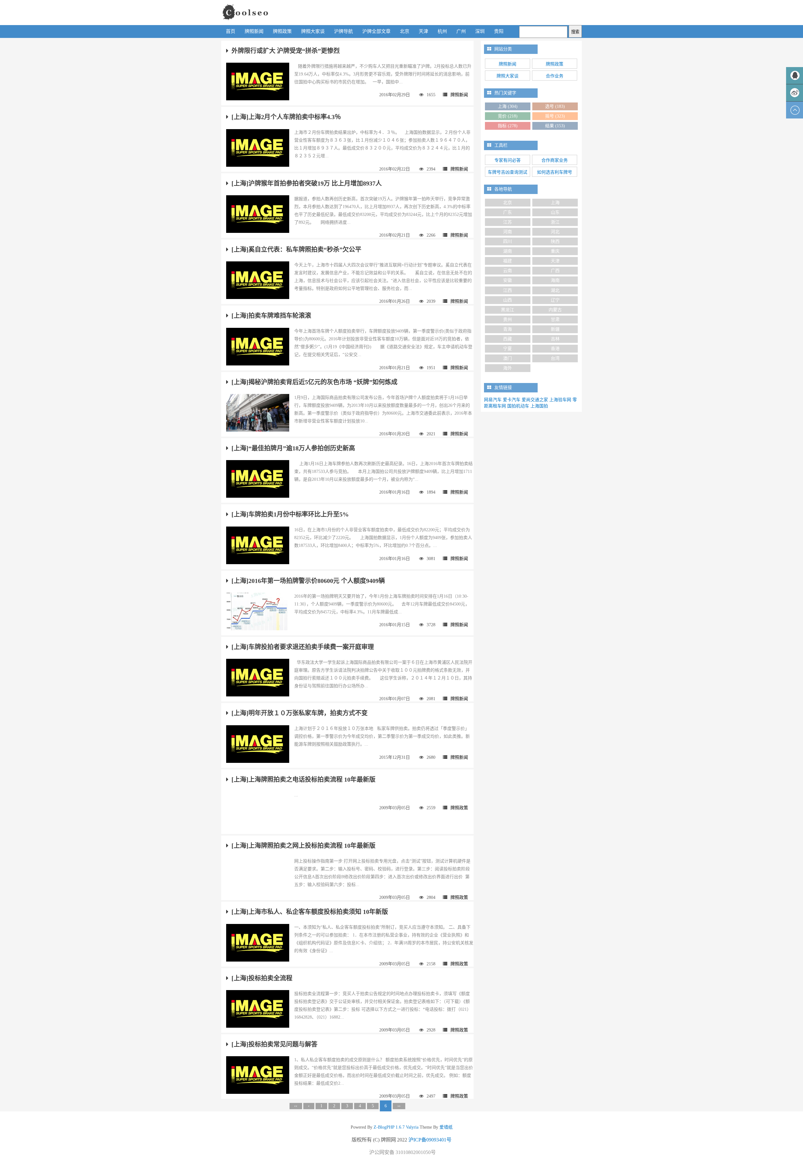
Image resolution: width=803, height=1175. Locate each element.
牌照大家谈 (313, 31)
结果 (555, 125)
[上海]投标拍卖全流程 (261, 978)
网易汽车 (493, 399)
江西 (507, 290)
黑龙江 (507, 309)
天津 (423, 31)
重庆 (555, 251)
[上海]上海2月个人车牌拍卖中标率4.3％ (286, 116)
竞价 (508, 116)
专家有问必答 (507, 160)
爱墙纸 (445, 1127)
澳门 (507, 358)
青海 (507, 329)
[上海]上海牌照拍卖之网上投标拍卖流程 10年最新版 (303, 845)
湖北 (555, 290)
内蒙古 (555, 309)
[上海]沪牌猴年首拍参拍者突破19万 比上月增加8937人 (306, 183)
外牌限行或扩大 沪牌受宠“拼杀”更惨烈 (285, 50)
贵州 (507, 319)
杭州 (442, 31)
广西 (555, 270)
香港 (555, 348)
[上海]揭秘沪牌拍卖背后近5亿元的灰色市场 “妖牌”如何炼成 (314, 382)
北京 (404, 31)
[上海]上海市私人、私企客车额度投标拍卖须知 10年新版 (309, 911)
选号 (555, 106)
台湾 (555, 358)
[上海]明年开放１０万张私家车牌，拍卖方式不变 (299, 713)
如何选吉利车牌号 (554, 172)
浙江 (555, 222)
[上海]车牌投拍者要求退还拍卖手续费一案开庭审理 (302, 646)
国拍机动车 (518, 406)
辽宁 (555, 300)
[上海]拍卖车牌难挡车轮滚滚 (271, 315)
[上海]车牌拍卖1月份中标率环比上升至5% (290, 514)
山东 (555, 212)
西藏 (507, 339)
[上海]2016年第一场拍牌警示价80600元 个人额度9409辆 (308, 580)
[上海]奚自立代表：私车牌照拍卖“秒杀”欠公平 (296, 249)
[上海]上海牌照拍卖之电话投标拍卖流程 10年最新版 (303, 779)
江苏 (507, 222)
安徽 (507, 280)
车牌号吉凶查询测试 (507, 172)
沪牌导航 (343, 31)
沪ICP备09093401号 (429, 1140)
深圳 (480, 31)
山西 (507, 300)
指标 (508, 125)
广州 (461, 31)
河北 (555, 231)
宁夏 (507, 348)
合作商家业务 (554, 160)
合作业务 (554, 76)
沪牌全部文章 (376, 31)
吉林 (555, 339)
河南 (507, 231)
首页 (230, 31)
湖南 (507, 251)
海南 (555, 280)
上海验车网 (560, 399)
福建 (507, 261)
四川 (507, 241)
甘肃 (555, 319)
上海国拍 (539, 406)
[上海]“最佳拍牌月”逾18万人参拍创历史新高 (293, 448)
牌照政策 (282, 31)
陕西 (555, 241)
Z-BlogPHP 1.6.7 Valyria (396, 1127)
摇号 (555, 116)
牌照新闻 (254, 31)
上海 (508, 106)
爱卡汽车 (511, 399)
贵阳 (498, 31)
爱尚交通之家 (535, 399)
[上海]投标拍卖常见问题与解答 (274, 1044)
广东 (507, 212)
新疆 (555, 329)
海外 (507, 368)
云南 (507, 270)
